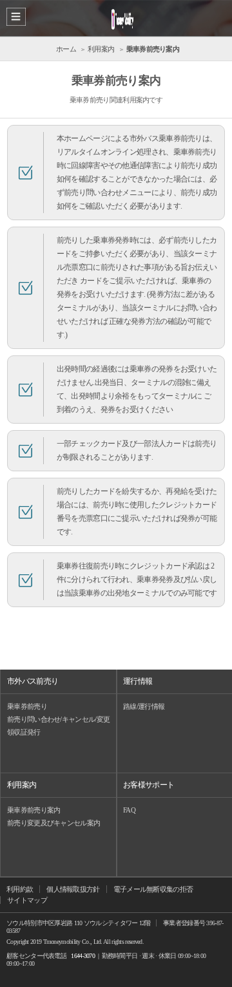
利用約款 (19, 889)
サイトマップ (27, 900)
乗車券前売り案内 (33, 810)
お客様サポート (148, 784)
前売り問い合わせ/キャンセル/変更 (58, 719)
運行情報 (137, 681)
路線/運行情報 (143, 706)
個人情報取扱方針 (72, 889)
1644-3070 (83, 955)
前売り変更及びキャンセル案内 (53, 823)
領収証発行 (24, 732)
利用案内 (21, 784)
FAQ (129, 810)
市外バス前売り (32, 681)
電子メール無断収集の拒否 (153, 889)
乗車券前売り (27, 706)
